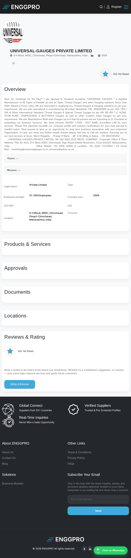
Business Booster (12, 483)
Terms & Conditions (79, 452)
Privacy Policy (76, 457)
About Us (7, 452)
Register (116, 6)
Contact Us (9, 457)
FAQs (71, 463)
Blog (5, 463)
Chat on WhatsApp (114, 550)
